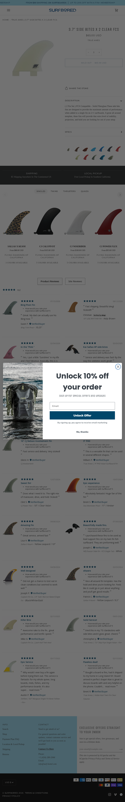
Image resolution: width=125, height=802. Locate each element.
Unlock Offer (82, 415)
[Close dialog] (118, 366)
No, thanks (82, 432)
